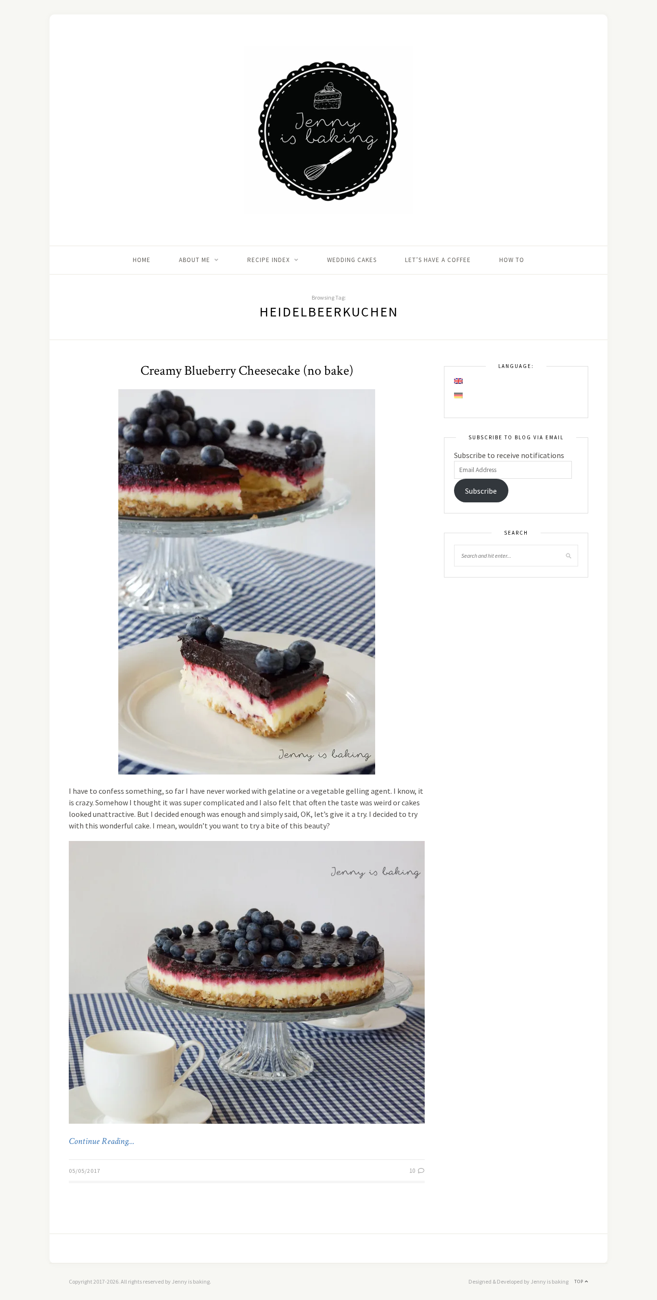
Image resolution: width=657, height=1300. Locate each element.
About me (194, 260)
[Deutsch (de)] (459, 395)
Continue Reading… (101, 1141)
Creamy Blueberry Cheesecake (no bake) (247, 371)
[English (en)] (459, 381)
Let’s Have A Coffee (438, 260)
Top (579, 1281)
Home (142, 260)
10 (413, 1171)
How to (511, 260)
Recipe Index (268, 260)
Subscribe (481, 491)
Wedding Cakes (352, 260)
